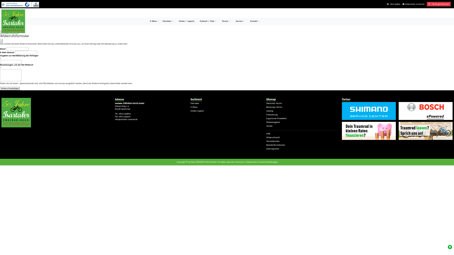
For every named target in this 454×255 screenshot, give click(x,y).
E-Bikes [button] (153, 21)
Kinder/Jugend (197, 111)
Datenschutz (251, 162)
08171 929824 (395, 4)
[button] (450, 247)
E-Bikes (194, 107)
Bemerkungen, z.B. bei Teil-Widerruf (16, 65)
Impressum (240, 162)
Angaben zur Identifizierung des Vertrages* (19, 56)
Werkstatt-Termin (274, 103)
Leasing (269, 111)
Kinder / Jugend (186, 21)
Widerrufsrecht (273, 137)
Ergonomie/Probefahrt (276, 118)
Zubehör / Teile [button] (207, 21)
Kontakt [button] (254, 21)
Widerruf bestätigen (10, 88)
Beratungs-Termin (274, 107)
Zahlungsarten (272, 149)
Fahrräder (195, 103)
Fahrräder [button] (167, 21)
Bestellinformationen (275, 145)
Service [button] (239, 21)
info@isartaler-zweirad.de (414, 4)
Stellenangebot (273, 122)
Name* (3, 49)
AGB (268, 134)
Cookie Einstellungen (268, 162)
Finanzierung (272, 115)
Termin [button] (225, 21)
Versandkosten (272, 141)
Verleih (269, 126)
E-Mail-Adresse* (7, 52)
